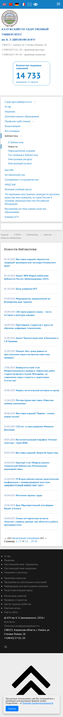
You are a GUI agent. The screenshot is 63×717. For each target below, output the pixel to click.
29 (32, 541)
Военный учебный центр (18, 189)
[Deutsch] (17, 4)
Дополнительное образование (22, 116)
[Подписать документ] (6, 646)
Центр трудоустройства (17, 604)
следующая (33, 538)
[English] (4, 4)
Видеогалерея (12, 126)
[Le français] (23, 4)
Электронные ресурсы (20, 159)
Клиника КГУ (12, 216)
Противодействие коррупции (20, 568)
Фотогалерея (12, 131)
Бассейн (9, 169)
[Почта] (29, 4)
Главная (4, 234)
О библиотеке (16, 142)
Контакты (9, 621)
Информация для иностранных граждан (26, 586)
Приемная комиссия (15, 578)
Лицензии (9, 560)
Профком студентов (15, 599)
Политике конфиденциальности (37, 703)
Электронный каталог (20, 163)
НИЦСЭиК (10, 184)
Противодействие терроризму (21, 564)
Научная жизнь (12, 608)
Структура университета (18, 101)
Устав (8, 106)
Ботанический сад (15, 174)
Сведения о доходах (15, 572)
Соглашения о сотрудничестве (21, 179)
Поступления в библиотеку (23, 155)
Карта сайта (11, 612)
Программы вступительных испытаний (25, 582)
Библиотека (11, 135)
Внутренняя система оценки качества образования (25, 210)
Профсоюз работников (17, 121)
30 (35, 541)
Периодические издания (21, 150)
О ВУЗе (17, 234)
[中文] (10, 4)
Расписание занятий (15, 595)
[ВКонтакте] (6, 642)
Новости (13, 146)
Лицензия (10, 111)
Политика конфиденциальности (21, 625)
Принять (12, 708)
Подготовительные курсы (18, 590)
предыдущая (19, 538)
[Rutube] (12, 642)
